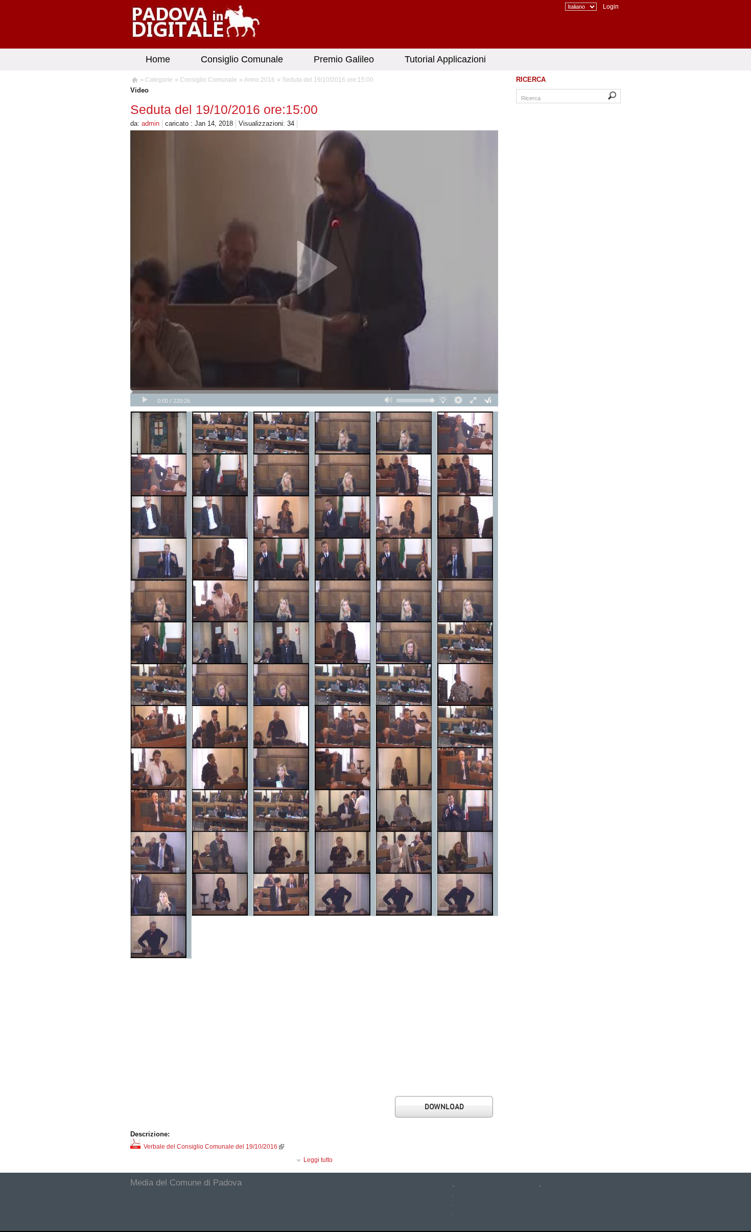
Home (158, 59)
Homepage (134, 81)
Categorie (159, 79)
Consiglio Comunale (242, 59)
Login (611, 6)
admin (150, 123)
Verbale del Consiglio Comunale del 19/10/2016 (208, 1146)
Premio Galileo (344, 59)
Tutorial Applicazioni (445, 59)
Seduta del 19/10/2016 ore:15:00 (327, 79)
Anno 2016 (259, 79)
